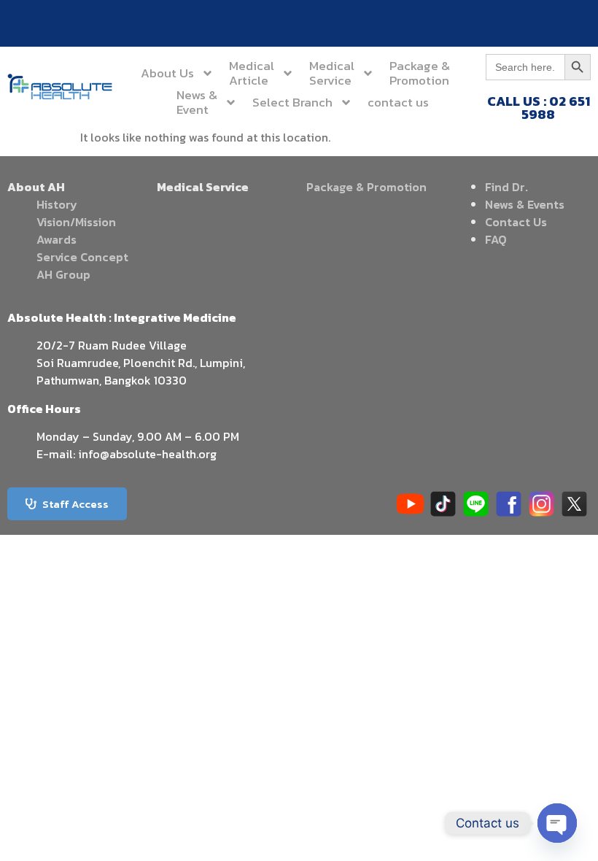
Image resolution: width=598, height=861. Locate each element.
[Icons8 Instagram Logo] (541, 503)
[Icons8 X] (574, 503)
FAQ (496, 239)
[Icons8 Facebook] (508, 503)
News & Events (524, 204)
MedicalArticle (251, 73)
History (56, 204)
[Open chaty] (557, 823)
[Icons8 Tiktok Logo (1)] (443, 503)
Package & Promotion (366, 187)
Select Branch (292, 102)
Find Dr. (506, 187)
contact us (398, 102)
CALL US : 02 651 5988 (538, 107)
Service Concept (82, 257)
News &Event (196, 102)
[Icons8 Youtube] (410, 503)
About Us (167, 72)
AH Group (63, 274)
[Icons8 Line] (475, 503)
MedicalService (331, 73)
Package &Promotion (419, 73)
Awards (56, 239)
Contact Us (516, 222)
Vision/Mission (76, 222)
